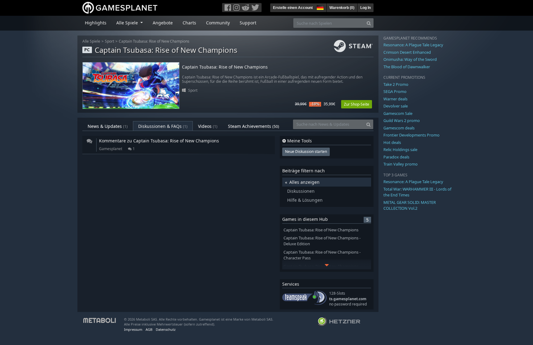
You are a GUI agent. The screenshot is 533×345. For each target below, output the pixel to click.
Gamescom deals (399, 128)
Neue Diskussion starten (306, 151)
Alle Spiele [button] (127, 23)
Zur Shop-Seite (356, 104)
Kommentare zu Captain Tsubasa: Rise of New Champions (159, 141)
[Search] (369, 23)
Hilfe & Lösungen (305, 200)
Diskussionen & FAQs (163, 126)
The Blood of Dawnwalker (406, 66)
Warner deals (395, 99)
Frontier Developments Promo (411, 135)
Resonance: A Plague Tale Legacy (413, 45)
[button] (320, 7)
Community (218, 23)
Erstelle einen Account (293, 8)
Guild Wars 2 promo (401, 120)
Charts (189, 23)
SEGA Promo (395, 91)
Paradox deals (396, 157)
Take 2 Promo (395, 84)
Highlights (95, 23)
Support (248, 23)
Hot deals (392, 142)
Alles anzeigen (304, 182)
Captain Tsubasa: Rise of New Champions (154, 41)
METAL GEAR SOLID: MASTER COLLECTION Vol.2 (409, 205)
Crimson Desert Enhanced (407, 52)
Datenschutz (166, 329)
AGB (149, 329)
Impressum (133, 329)
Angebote (163, 23)
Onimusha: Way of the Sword (410, 59)
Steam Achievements (253, 126)
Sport (109, 41)
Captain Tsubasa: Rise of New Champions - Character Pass (322, 255)
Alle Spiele (91, 41)
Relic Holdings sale (400, 149)
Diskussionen (301, 191)
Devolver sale (395, 106)
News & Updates (108, 126)
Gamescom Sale (397, 113)
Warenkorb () (341, 8)
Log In (365, 8)
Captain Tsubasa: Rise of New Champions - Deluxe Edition (322, 240)
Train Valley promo (400, 164)
